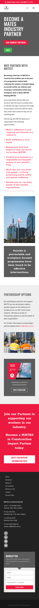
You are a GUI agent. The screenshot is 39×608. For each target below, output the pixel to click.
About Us (8, 483)
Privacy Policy (9, 495)
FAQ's (8, 50)
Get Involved (9, 486)
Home (7, 477)
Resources (8, 480)
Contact (7, 492)
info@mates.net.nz (14, 526)
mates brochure (19, 390)
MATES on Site (10, 489)
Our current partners (16, 42)
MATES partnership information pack (19, 459)
